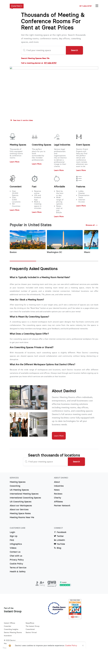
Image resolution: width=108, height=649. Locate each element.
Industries (59, 486)
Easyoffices (30, 623)
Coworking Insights (11, 629)
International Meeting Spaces (24, 494)
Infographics (16, 544)
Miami (87, 252)
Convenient (15, 186)
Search (74, 50)
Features (80, 186)
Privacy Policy (17, 559)
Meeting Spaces (18, 144)
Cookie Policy (16, 563)
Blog (59, 548)
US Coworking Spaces (20, 501)
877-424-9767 (86, 6)
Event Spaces (83, 144)
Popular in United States (30, 225)
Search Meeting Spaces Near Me (35, 58)
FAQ (12, 540)
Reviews (58, 494)
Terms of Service (18, 567)
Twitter (60, 536)
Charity (57, 497)
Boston (13, 252)
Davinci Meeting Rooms (13, 632)
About (57, 482)
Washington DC (54, 252)
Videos (13, 548)
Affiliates (58, 501)
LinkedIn (61, 540)
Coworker (7, 626)
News (57, 490)
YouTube (61, 544)
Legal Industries (62, 144)
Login (12, 532)
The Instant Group (32, 626)
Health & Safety (18, 571)
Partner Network (62, 505)
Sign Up (13, 536)
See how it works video (23, 120)
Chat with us (16, 556)
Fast (34, 186)
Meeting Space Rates (20, 513)
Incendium (8, 636)
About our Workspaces (21, 505)
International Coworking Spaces (25, 497)
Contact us (15, 552)
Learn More (14, 162)
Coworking (15, 486)
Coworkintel (30, 629)
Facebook (61, 532)
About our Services (19, 509)
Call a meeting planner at (39, 63)
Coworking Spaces (41, 144)
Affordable (59, 186)
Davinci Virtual (31, 632)
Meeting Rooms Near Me (22, 517)
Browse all (90, 225)
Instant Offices (9, 623)
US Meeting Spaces (19, 490)
